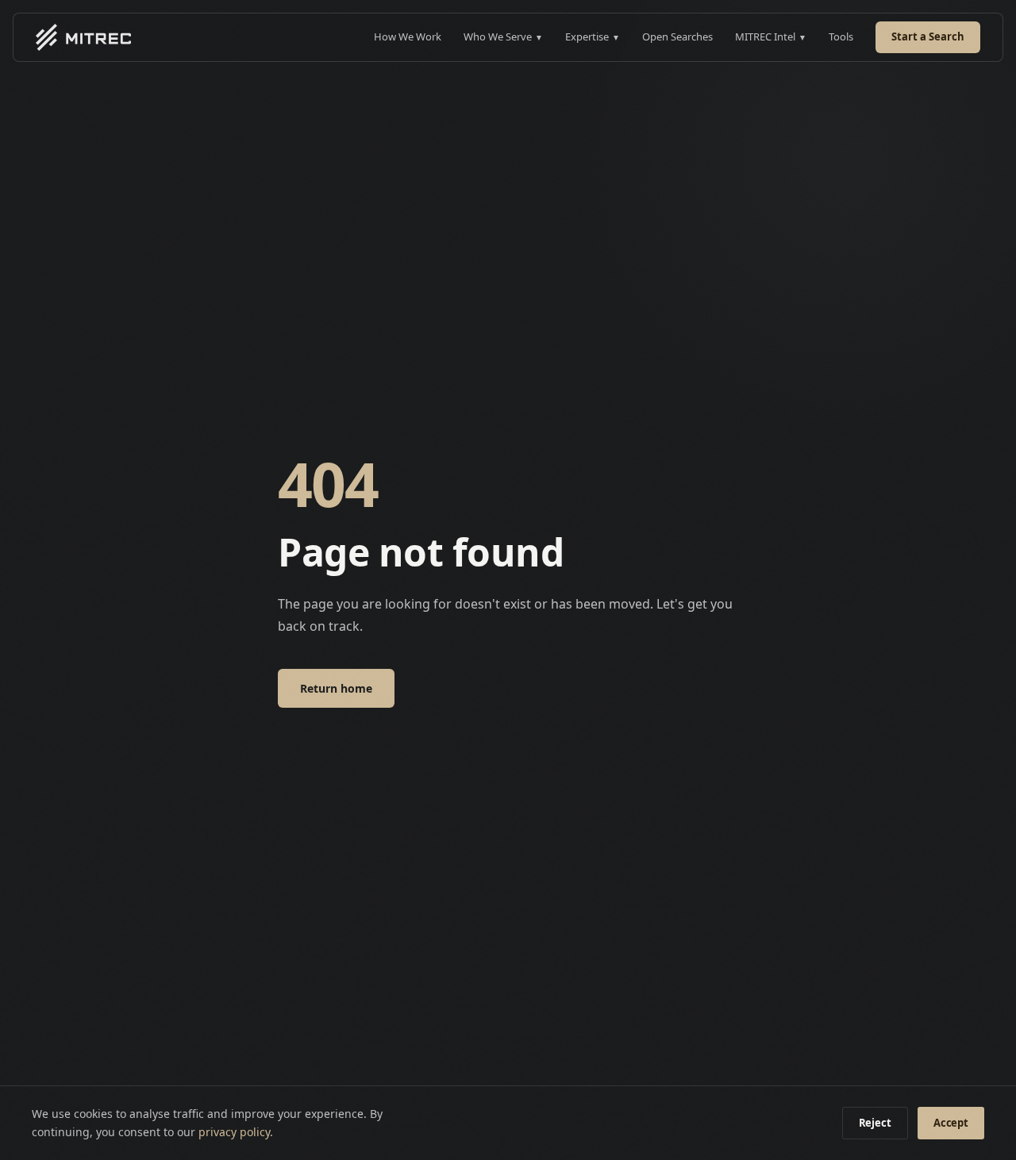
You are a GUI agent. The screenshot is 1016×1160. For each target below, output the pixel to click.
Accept (950, 1123)
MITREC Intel (770, 36)
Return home (336, 688)
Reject (875, 1123)
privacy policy (234, 1131)
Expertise (592, 36)
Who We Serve (503, 36)
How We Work (407, 36)
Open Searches (677, 36)
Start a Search (927, 36)
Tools (841, 36)
